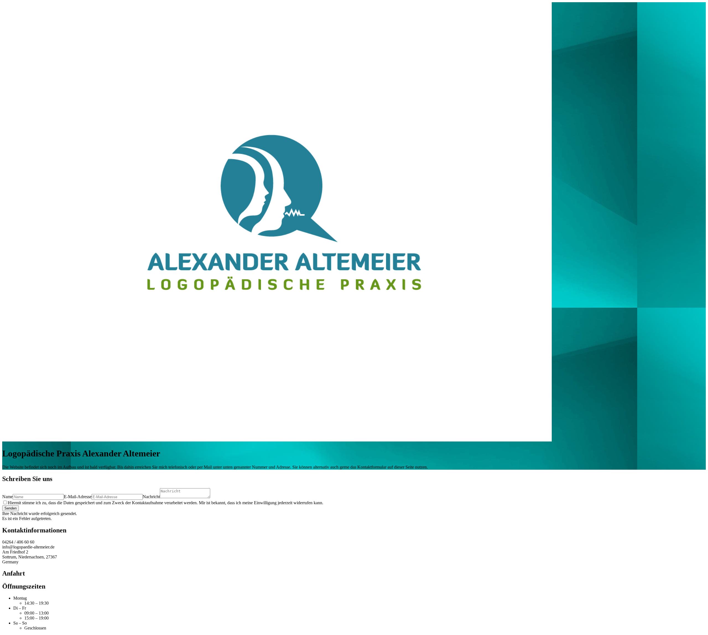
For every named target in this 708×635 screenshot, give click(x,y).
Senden (10, 508)
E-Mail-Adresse (78, 496)
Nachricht (151, 496)
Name (7, 496)
